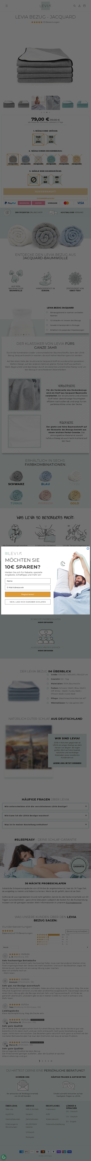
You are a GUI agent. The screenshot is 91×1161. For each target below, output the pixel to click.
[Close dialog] (88, 548)
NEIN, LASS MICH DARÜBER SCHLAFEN (28, 602)
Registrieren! (27, 594)
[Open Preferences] (3, 1157)
